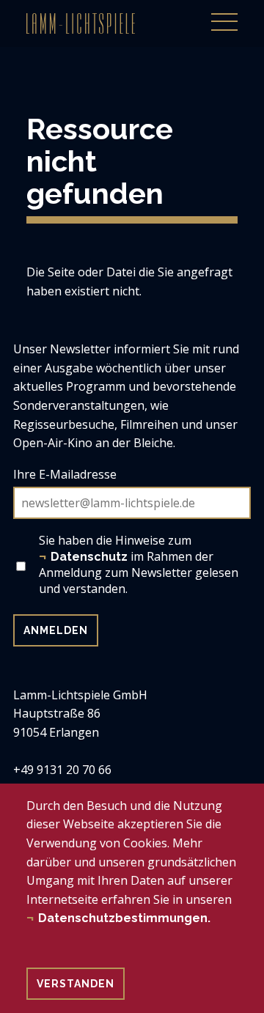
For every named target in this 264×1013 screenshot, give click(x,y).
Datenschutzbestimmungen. (124, 918)
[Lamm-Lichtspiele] (80, 23)
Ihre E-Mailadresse (65, 474)
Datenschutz (89, 557)
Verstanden (75, 984)
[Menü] (224, 14)
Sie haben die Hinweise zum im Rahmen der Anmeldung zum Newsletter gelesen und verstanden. (138, 564)
